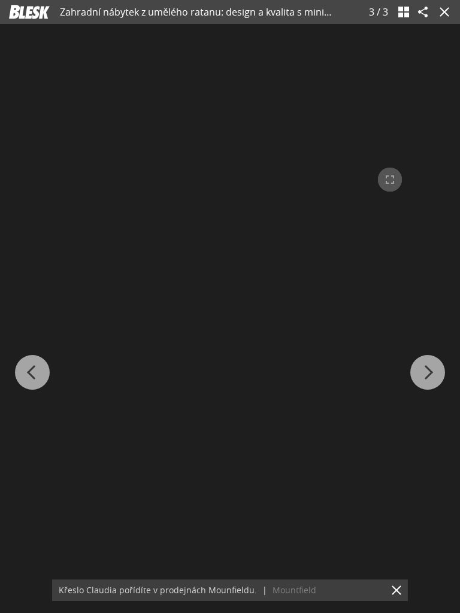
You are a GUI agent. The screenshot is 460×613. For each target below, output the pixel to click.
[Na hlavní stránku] (29, 12)
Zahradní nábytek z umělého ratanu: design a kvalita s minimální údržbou (225, 12)
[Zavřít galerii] (442, 12)
